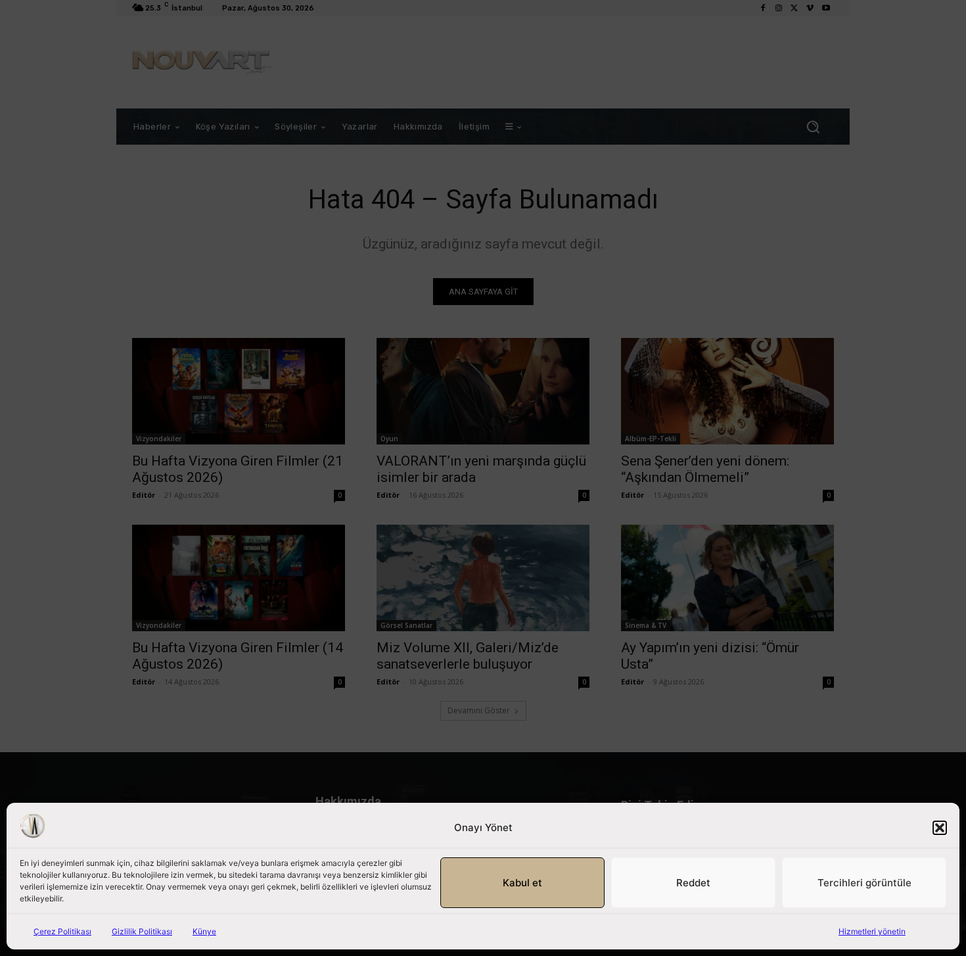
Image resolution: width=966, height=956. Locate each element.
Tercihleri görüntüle (864, 882)
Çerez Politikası (62, 931)
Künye (204, 931)
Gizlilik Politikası (142, 931)
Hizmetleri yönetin (872, 931)
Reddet (693, 882)
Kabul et (522, 882)
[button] (939, 827)
